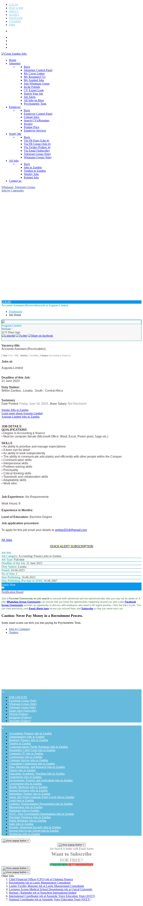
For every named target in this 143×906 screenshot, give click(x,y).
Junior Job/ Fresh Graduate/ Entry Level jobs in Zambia (41, 797)
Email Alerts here (39, 608)
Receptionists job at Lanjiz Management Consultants (40, 882)
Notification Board (12, 592)
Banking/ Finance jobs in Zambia (28, 740)
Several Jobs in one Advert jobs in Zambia (34, 830)
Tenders (13, 632)
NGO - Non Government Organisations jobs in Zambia (41, 813)
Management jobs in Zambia (25, 807)
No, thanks (80, 864)
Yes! (58, 864)
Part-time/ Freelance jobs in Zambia (30, 817)
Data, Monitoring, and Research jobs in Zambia (37, 767)
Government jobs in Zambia (25, 783)
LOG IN (13, 4)
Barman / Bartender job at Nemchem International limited (42, 892)
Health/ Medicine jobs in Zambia (28, 787)
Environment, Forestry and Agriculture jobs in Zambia (41, 780)
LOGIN (6, 301)
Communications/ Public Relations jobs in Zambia (38, 746)
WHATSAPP (16, 18)
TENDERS (15, 21)
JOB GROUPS (18, 697)
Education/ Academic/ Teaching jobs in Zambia (37, 773)
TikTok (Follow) (18, 714)
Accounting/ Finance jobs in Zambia (30, 733)
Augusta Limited (11, 325)
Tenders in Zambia (20, 743)
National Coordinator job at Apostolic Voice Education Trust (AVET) (49, 899)
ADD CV (14, 11)
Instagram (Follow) (20, 717)
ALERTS (14, 14)
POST (12, 37)
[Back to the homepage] (14, 53)
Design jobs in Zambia (22, 770)
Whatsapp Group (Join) (22, 704)
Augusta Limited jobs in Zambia (20, 416)
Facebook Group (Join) (22, 700)
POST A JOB (16, 8)
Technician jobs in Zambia (24, 834)
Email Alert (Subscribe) (22, 710)
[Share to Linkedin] (8, 335)
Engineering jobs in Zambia (25, 777)
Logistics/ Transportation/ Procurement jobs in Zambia (41, 803)
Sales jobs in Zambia (21, 824)
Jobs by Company (19, 629)
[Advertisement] (71, 218)
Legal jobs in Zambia (21, 800)
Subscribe (87, 608)
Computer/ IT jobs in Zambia (26, 753)
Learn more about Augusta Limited (22, 413)
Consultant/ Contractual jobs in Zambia (32, 763)
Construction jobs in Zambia (25, 756)
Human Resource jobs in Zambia (28, 790)
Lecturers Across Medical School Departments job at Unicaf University (51, 889)
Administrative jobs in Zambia (27, 736)
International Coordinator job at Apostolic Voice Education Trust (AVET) (52, 896)
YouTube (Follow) (20, 720)
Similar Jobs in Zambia (14, 410)
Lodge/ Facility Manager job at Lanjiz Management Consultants (46, 886)
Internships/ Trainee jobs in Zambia (29, 793)
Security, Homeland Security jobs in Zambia (35, 827)
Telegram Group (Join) (22, 707)
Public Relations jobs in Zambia (27, 820)
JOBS (12, 24)
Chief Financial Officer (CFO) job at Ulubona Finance (41, 879)
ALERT (12, 41)
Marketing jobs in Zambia (24, 810)
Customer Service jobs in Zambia (28, 760)
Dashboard (15, 311)
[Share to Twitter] (21, 335)
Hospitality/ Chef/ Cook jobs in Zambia (32, 750)
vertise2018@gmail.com (71, 530)
